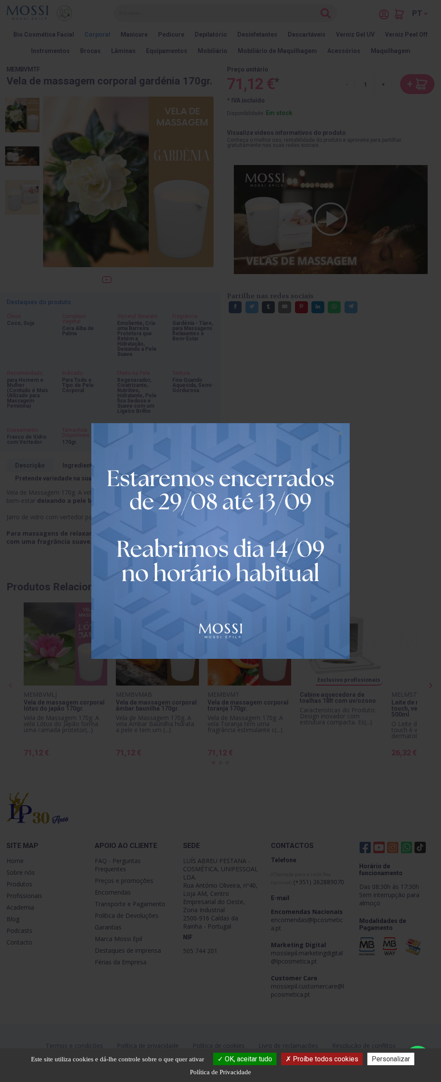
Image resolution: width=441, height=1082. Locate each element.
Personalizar (391, 1059)
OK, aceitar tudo (247, 1059)
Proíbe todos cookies (324, 1059)
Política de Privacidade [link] (220, 1072)
